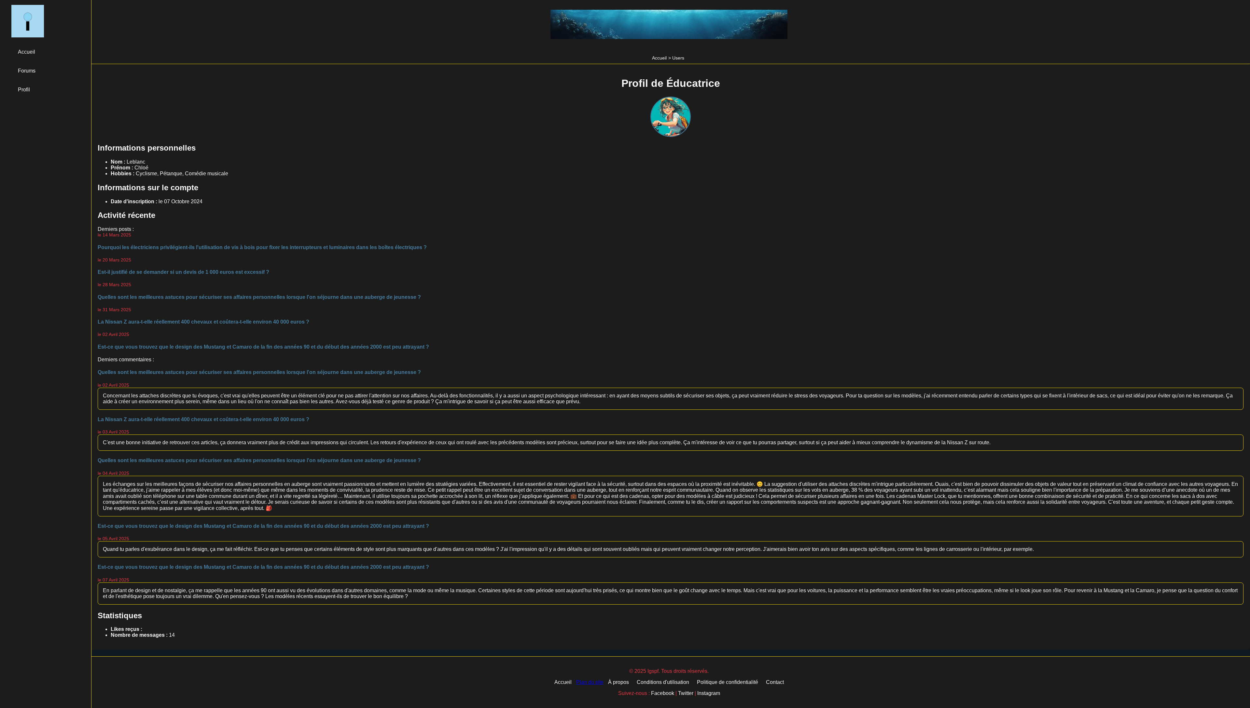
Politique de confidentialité (727, 682)
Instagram (708, 693)
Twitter (685, 693)
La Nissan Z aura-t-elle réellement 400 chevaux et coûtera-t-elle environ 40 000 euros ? (203, 322)
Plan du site (590, 682)
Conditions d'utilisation (663, 682)
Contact (775, 682)
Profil (24, 89)
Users (678, 57)
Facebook (662, 693)
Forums (26, 70)
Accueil (659, 57)
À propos (618, 682)
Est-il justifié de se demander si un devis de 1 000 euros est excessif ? (183, 272)
